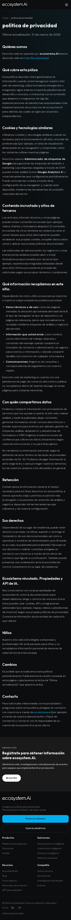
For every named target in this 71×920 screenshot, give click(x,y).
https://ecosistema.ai (36, 58)
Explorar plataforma (35, 828)
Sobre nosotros (45, 871)
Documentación (10, 871)
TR (19, 908)
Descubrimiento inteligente (50, 844)
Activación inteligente (48, 853)
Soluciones (7, 848)
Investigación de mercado (50, 880)
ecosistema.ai (42, 712)
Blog (4, 876)
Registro (11, 778)
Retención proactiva (47, 858)
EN (12, 908)
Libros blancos (9, 880)
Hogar (5, 18)
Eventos (41, 885)
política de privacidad (12, 913)
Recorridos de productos (14, 885)
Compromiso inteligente (49, 848)
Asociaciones (44, 876)
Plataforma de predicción (14, 844)
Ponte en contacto (35, 818)
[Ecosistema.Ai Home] (16, 798)
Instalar (6, 853)
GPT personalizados (12, 890)
